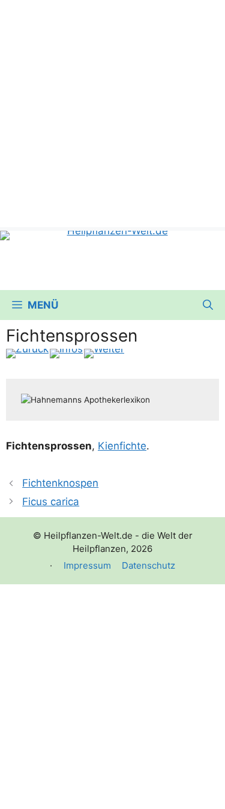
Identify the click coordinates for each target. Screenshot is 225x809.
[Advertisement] (112, 112)
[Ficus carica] (104, 353)
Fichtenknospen (60, 483)
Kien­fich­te (122, 446)
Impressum (87, 565)
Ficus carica (50, 502)
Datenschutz (148, 565)
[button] (208, 305)
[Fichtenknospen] (27, 353)
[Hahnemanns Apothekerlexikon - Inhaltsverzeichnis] (66, 353)
